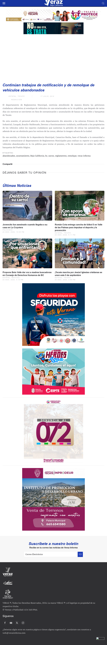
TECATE (21, 96)
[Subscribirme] (80, 554)
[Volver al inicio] (53, 3)
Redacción (16, 100)
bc (46, 155)
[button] (4, 3)
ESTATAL (12, 96)
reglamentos (61, 155)
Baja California (37, 155)
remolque (72, 155)
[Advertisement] (53, 57)
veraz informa (84, 155)
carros (51, 155)
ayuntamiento (22, 155)
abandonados (9, 155)
